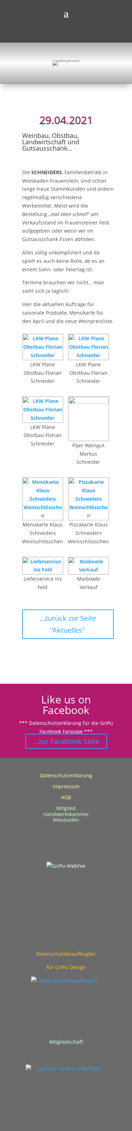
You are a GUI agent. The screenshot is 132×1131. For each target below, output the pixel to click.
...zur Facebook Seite (66, 741)
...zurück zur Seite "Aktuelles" (67, 624)
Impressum (66, 786)
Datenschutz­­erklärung (66, 775)
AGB (66, 797)
